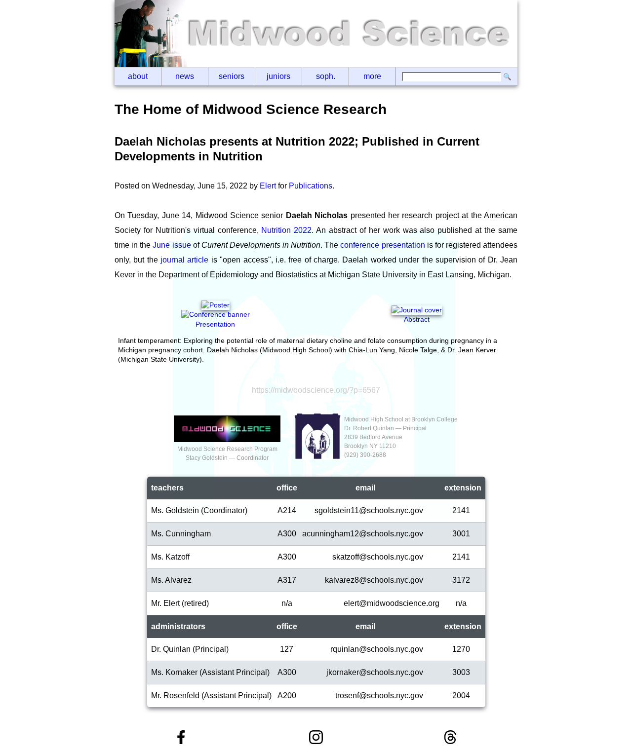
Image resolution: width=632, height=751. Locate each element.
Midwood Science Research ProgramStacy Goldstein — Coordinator (227, 453)
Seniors (231, 76)
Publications (310, 186)
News (184, 76)
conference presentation (382, 245)
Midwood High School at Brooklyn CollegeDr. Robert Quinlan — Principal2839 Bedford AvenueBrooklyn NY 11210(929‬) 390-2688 (401, 437)
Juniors (278, 76)
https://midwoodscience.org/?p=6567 (316, 390)
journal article (184, 260)
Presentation (215, 324)
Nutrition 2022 (286, 230)
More (372, 76)
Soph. (325, 76)
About (138, 76)
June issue (172, 245)
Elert (268, 186)
